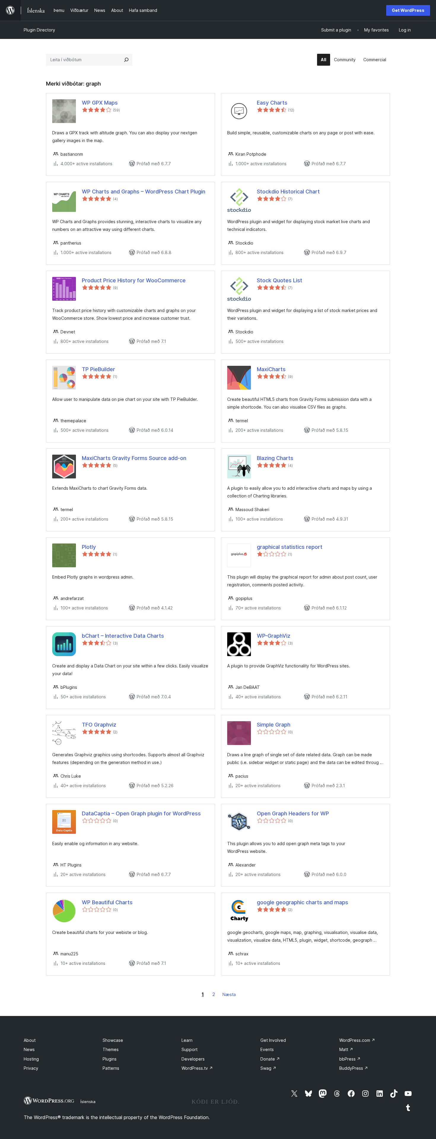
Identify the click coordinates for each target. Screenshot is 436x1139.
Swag (268, 1068)
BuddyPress (353, 1068)
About (30, 1040)
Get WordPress (408, 10)
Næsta (229, 994)
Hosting (31, 1058)
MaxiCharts (271, 369)
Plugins (110, 1058)
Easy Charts (272, 103)
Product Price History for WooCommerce (134, 280)
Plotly (89, 547)
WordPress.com (357, 1040)
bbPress (350, 1058)
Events (267, 1049)
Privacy (31, 1068)
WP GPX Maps (100, 103)
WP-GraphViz (273, 636)
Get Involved (273, 1040)
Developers (193, 1058)
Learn (187, 1040)
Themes (111, 1049)
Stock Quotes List (279, 280)
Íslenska (88, 1101)
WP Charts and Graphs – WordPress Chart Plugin (143, 191)
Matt (346, 1049)
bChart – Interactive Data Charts (123, 636)
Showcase (113, 1040)
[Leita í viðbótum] (126, 60)
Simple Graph (273, 724)
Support (190, 1049)
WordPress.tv (197, 1068)
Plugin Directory (39, 29)
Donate (270, 1058)
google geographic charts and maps (302, 902)
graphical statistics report (289, 547)
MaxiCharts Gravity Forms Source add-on (134, 458)
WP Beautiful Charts (107, 902)
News (29, 1049)
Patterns (111, 1068)
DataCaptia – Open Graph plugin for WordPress (141, 813)
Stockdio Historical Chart (288, 191)
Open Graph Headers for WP (293, 813)
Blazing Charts (275, 458)
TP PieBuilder (98, 369)
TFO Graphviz (99, 724)
